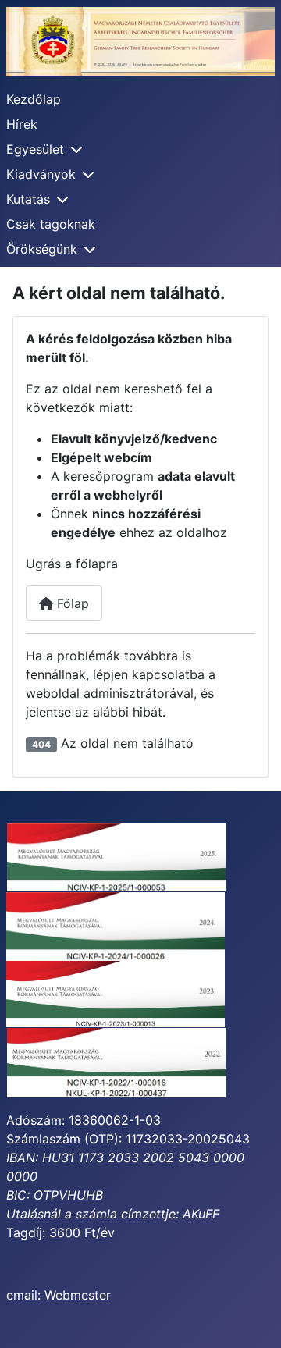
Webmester (77, 1295)
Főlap (71, 603)
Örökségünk (41, 249)
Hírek (21, 124)
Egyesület (35, 149)
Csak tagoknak (50, 224)
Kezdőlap (33, 99)
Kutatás (28, 199)
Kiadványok (41, 174)
